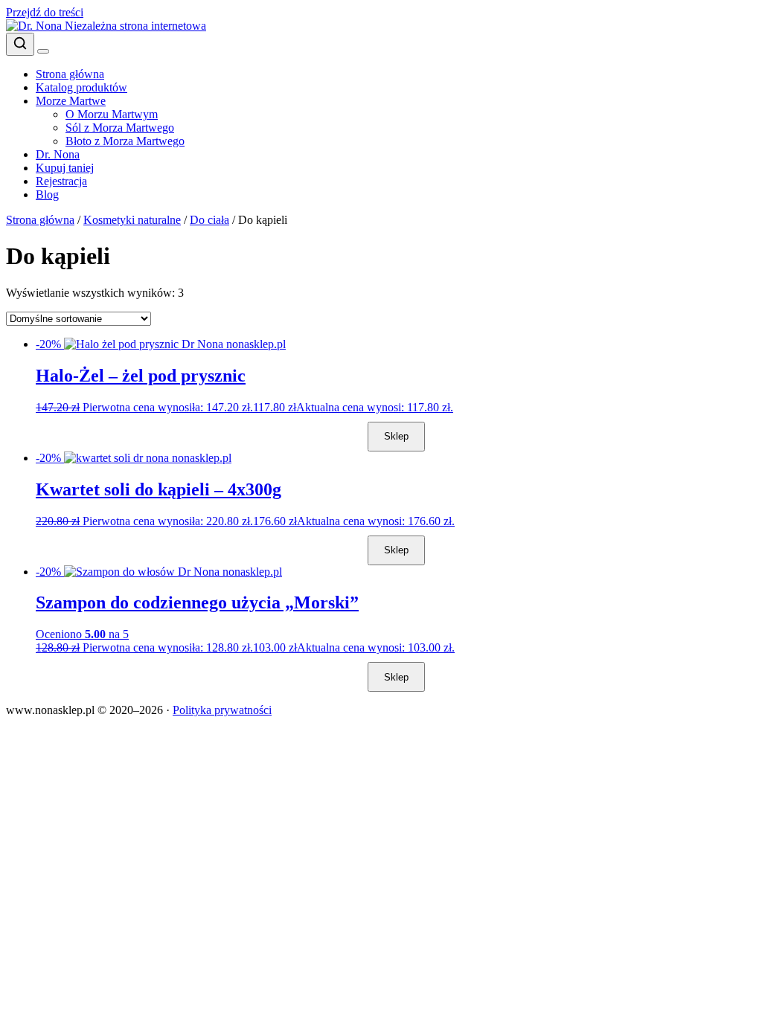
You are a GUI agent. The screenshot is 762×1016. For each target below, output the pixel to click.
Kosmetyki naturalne (132, 219)
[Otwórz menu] (43, 51)
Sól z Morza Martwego (119, 127)
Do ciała (209, 219)
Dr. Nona (58, 154)
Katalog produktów (81, 87)
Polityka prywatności (222, 710)
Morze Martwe (71, 100)
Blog (47, 194)
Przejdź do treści (44, 12)
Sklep (396, 436)
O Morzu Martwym (111, 114)
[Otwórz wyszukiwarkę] (20, 44)
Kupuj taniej (65, 167)
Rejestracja (61, 181)
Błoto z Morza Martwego (125, 141)
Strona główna (70, 74)
